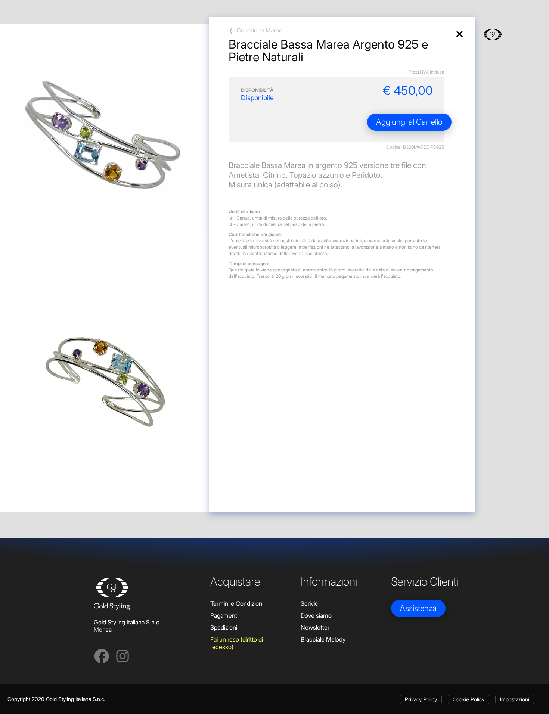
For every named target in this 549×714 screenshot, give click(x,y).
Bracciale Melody (323, 639)
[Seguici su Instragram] (122, 657)
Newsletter (315, 627)
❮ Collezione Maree (255, 30)
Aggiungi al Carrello (409, 122)
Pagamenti (224, 615)
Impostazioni (514, 699)
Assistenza (418, 608)
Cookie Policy (468, 699)
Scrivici (310, 603)
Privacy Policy (421, 699)
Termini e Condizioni (236, 603)
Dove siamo (316, 615)
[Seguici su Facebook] (101, 657)
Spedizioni (223, 627)
